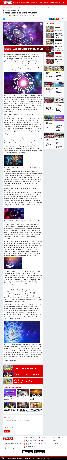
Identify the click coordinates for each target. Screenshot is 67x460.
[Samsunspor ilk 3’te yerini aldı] (49, 84)
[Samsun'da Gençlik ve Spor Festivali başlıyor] (49, 100)
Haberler (5, 10)
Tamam (62, 458)
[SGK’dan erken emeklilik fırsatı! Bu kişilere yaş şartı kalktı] (23, 405)
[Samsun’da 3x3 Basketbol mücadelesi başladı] (59, 135)
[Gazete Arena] (7, 3)
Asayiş (40, 2)
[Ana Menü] (63, 3)
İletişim (42, 439)
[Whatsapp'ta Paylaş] (55, 19)
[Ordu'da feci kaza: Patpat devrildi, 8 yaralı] (49, 118)
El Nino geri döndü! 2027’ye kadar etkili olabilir (35, 398)
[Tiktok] (14, 448)
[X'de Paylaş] (52, 19)
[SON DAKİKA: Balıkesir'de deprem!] (23, 392)
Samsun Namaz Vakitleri (31, 440)
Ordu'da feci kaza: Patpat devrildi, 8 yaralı (25, 7)
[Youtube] (11, 448)
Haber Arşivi (28, 447)
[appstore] (28, 451)
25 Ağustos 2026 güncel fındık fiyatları (58, 43)
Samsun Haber (25, 2)
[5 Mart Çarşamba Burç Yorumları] (23, 33)
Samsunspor (34, 2)
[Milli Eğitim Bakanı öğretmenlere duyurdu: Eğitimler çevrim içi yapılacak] (59, 100)
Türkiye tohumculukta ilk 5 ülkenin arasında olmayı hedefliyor (36, 410)
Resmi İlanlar (16, 2)
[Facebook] (4, 448)
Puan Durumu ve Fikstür (31, 443)
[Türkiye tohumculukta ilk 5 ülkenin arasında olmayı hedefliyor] (36, 405)
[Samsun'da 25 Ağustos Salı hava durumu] (59, 84)
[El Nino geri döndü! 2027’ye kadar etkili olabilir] (36, 392)
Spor (47, 139)
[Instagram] (9, 448)
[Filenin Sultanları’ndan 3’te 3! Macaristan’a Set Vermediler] (49, 135)
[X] (6, 448)
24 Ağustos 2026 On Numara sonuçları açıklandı (9, 398)
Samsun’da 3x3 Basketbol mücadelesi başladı (59, 145)
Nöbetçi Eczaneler (30, 437)
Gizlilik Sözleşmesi (57, 437)
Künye (54, 439)
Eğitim (57, 104)
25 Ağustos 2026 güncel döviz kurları (58, 30)
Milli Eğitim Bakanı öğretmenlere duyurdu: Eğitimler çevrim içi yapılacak (59, 109)
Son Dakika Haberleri (30, 446)
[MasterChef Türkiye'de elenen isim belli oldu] (10, 405)
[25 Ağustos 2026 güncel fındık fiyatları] (59, 68)
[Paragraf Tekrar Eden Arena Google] (27, 49)
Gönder (7, 431)
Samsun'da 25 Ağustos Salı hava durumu (58, 49)
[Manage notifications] (3, 457)
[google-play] (39, 451)
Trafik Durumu (29, 441)
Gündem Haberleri (55, 2)
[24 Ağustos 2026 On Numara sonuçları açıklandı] (10, 392)
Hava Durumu (28, 439)
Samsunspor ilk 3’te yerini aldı (59, 55)
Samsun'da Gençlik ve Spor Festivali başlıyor (58, 62)
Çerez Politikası (44, 437)
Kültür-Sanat (43, 441)
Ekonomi (46, 2)
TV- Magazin (56, 443)
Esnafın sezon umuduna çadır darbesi (59, 36)
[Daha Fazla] (57, 19)
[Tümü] (62, 23)
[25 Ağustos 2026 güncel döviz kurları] (49, 68)
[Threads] (16, 448)
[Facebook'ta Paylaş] (50, 19)
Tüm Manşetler (29, 444)
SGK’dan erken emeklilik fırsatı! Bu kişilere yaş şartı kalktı (23, 410)
